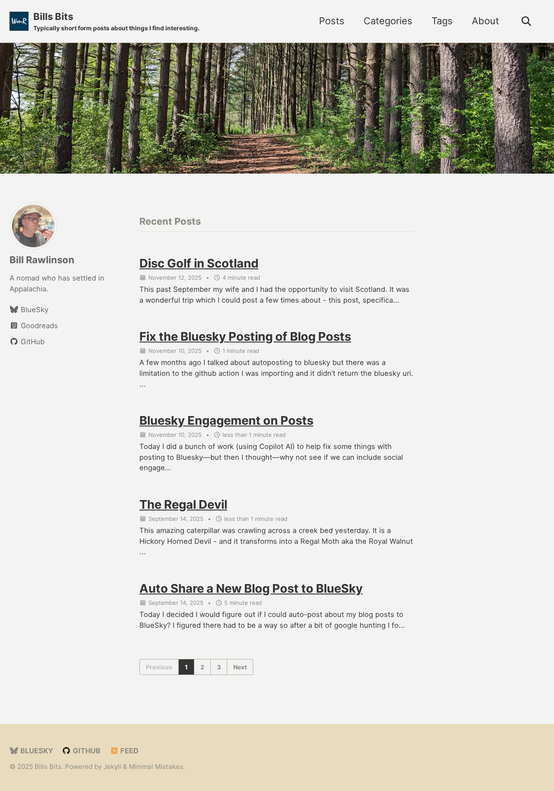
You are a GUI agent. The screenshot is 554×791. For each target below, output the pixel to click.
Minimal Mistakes (156, 766)
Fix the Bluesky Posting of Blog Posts (245, 336)
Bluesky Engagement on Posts (226, 420)
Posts (332, 20)
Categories (388, 20)
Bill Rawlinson (42, 259)
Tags (442, 20)
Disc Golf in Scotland (198, 263)
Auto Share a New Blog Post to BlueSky (251, 588)
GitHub (85, 750)
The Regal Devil (183, 504)
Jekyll (112, 766)
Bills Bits (116, 21)
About (485, 20)
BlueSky (36, 750)
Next (240, 667)
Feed (128, 750)
